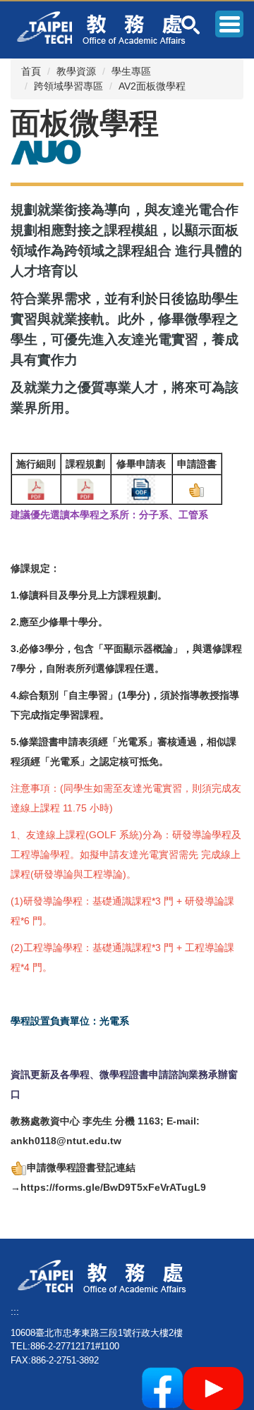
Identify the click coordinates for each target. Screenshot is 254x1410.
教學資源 (76, 71)
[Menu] (229, 24)
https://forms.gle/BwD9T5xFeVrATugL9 (113, 1187)
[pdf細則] (36, 488)
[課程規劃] (85, 488)
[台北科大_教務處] (106, 26)
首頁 (31, 71)
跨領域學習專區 (68, 86)
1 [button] (190, 25)
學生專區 (131, 71)
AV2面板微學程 (152, 86)
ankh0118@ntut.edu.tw (66, 1140)
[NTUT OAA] (107, 1275)
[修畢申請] (141, 488)
